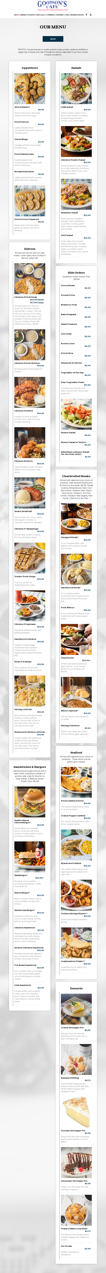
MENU (16, 15)
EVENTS (31, 15)
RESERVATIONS (77, 15)
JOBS (67, 15)
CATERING (50, 15)
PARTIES (59, 15)
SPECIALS (40, 15)
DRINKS (23, 15)
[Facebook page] (86, 15)
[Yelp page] (91, 15)
